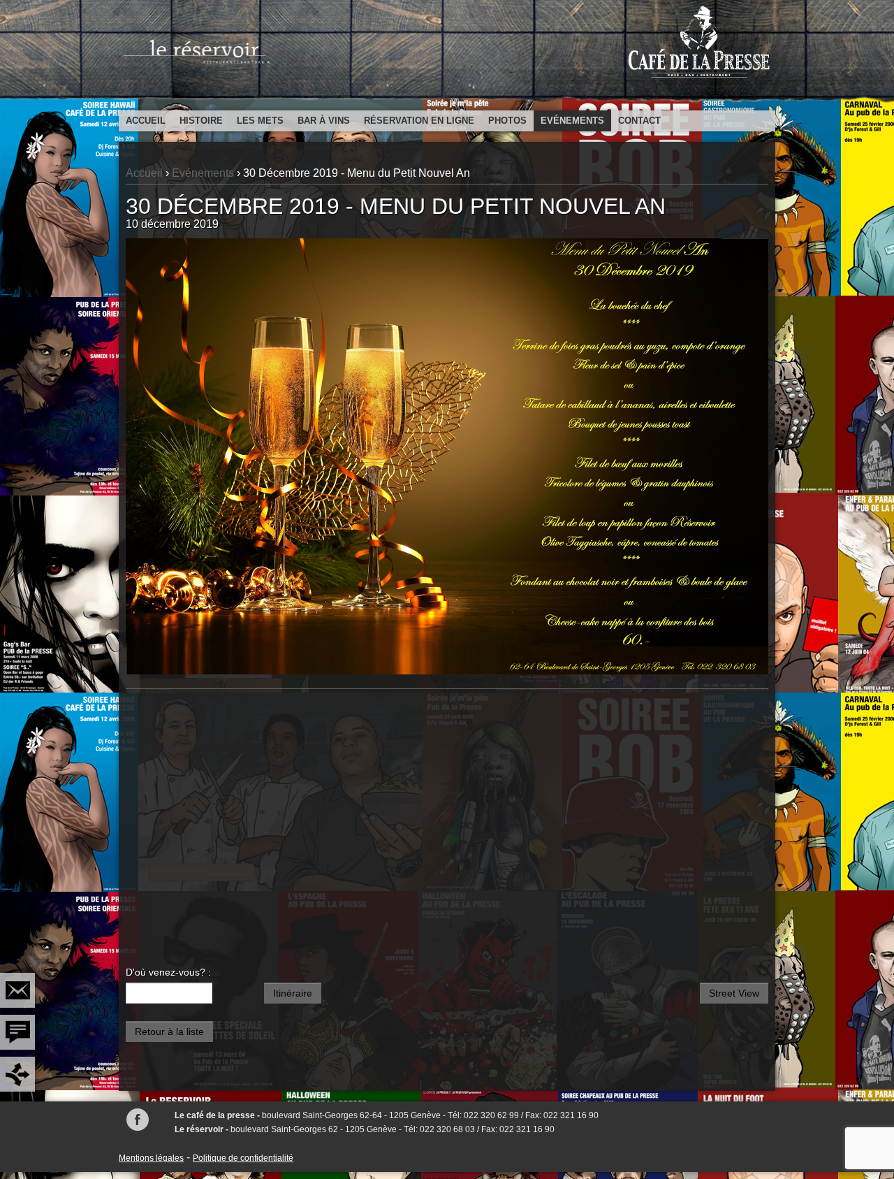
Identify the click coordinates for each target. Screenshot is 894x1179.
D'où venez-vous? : (168, 972)
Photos (507, 120)
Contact (639, 120)
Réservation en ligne (419, 120)
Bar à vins (324, 120)
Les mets (260, 120)
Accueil (146, 120)
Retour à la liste (169, 1031)
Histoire (201, 120)
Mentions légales (151, 1158)
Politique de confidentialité (243, 1158)
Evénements (572, 120)
